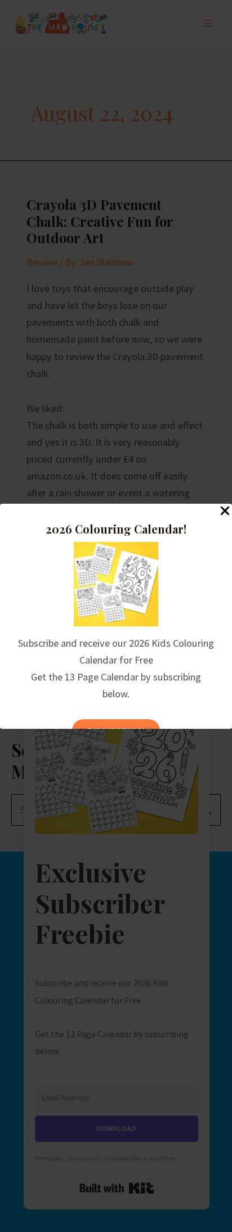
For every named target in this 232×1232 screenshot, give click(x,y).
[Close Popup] (225, 511)
